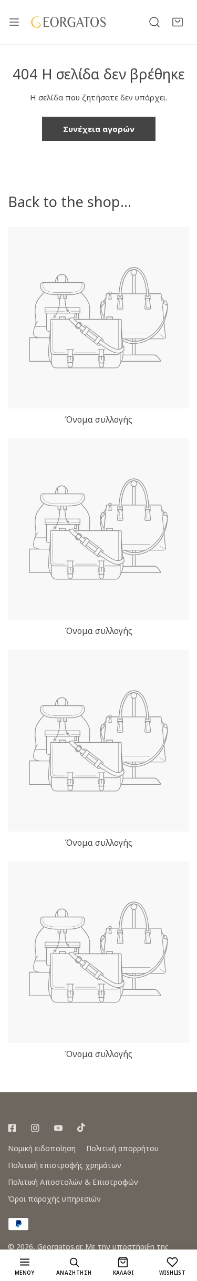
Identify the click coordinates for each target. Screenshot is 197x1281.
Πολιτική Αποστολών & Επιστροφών (73, 1182)
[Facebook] (12, 1128)
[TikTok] (81, 1127)
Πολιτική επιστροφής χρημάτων (64, 1165)
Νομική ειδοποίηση (42, 1148)
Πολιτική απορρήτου (122, 1148)
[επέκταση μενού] (14, 22)
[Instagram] (35, 1128)
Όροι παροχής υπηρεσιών (54, 1199)
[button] (177, 22)
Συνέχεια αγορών (98, 129)
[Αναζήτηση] (154, 22)
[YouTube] (58, 1128)
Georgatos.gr (59, 1247)
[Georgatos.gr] (68, 22)
